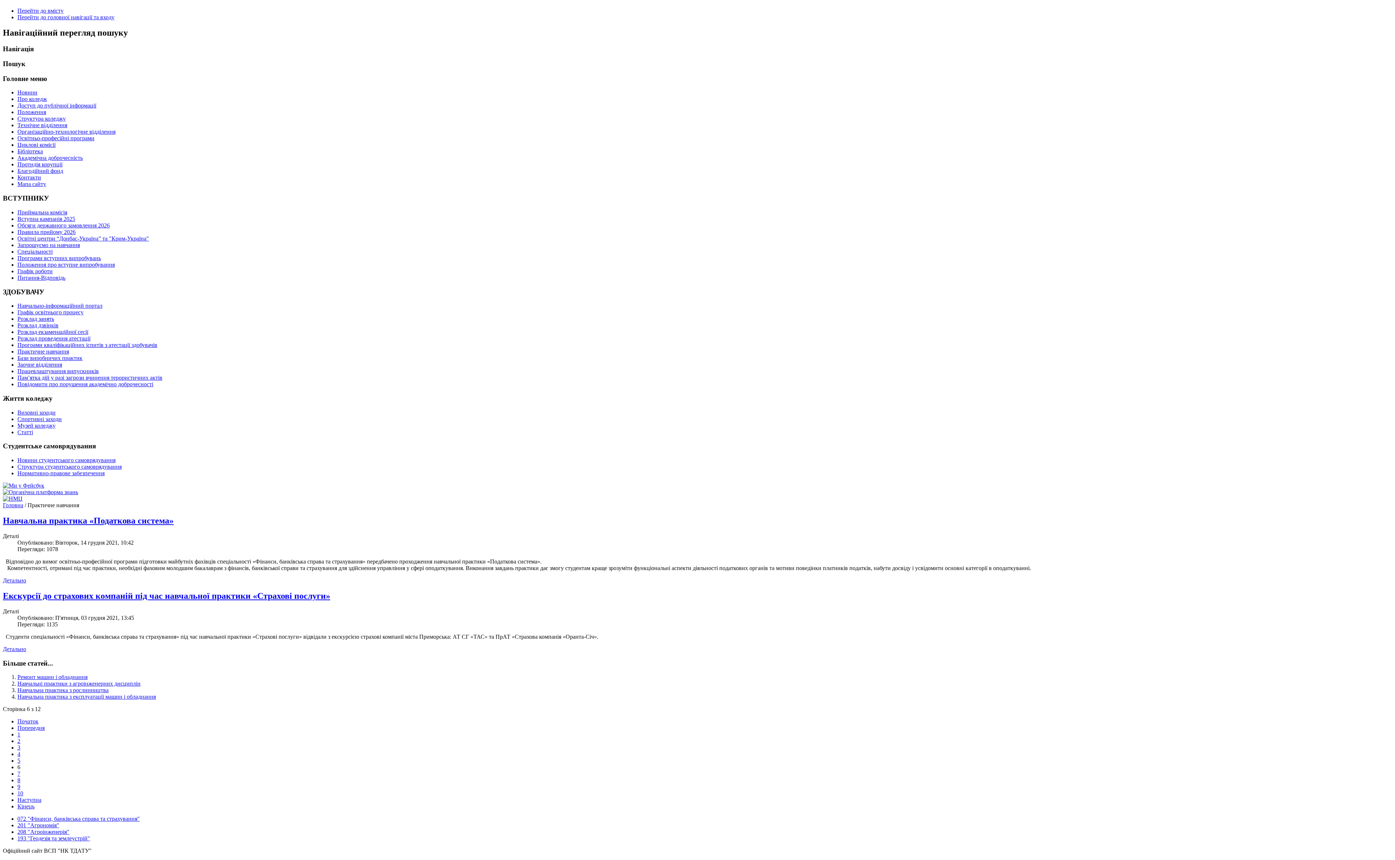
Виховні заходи (36, 412)
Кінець (26, 806)
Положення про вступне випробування (66, 265)
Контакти (29, 177)
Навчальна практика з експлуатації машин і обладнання (86, 697)
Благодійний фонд (40, 171)
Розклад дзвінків (37, 325)
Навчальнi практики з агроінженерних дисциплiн (79, 684)
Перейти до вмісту (40, 11)
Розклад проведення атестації (53, 338)
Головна (13, 505)
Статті (25, 432)
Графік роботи (35, 271)
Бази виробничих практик (49, 358)
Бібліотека (30, 151)
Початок (28, 721)
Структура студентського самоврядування (69, 467)
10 (20, 793)
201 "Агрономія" (38, 825)
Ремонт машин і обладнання (52, 677)
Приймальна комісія (42, 212)
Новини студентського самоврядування (66, 460)
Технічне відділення (42, 125)
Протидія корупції (39, 164)
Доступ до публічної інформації (56, 105)
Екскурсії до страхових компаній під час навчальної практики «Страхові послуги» (166, 596)
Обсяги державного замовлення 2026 (63, 225)
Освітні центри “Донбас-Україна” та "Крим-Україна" (83, 238)
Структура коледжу (41, 119)
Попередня (31, 728)
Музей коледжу (36, 426)
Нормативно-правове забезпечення (61, 473)
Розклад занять (35, 319)
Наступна (29, 800)
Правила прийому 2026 (46, 232)
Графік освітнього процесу (50, 312)
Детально (14, 580)
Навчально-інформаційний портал (59, 306)
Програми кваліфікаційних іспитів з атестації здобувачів (87, 345)
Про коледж (32, 99)
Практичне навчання (43, 351)
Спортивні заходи (39, 419)
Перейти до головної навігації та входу (65, 17)
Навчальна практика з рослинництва (63, 690)
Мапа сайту (31, 184)
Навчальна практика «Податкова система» (88, 520)
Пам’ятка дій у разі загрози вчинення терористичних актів (89, 378)
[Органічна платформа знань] (40, 492)
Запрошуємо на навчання (48, 245)
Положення (31, 112)
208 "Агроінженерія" (43, 832)
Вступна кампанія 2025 (46, 219)
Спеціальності (35, 252)
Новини (27, 92)
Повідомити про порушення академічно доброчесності (85, 384)
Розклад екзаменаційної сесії (52, 332)
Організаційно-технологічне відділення (66, 132)
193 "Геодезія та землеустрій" (53, 838)
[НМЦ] (13, 499)
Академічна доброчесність (50, 158)
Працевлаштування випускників (58, 371)
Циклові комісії (36, 145)
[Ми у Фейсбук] (23, 486)
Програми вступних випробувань (59, 258)
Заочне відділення (39, 365)
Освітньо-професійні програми (55, 138)
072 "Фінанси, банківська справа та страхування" (78, 819)
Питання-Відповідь (41, 278)
